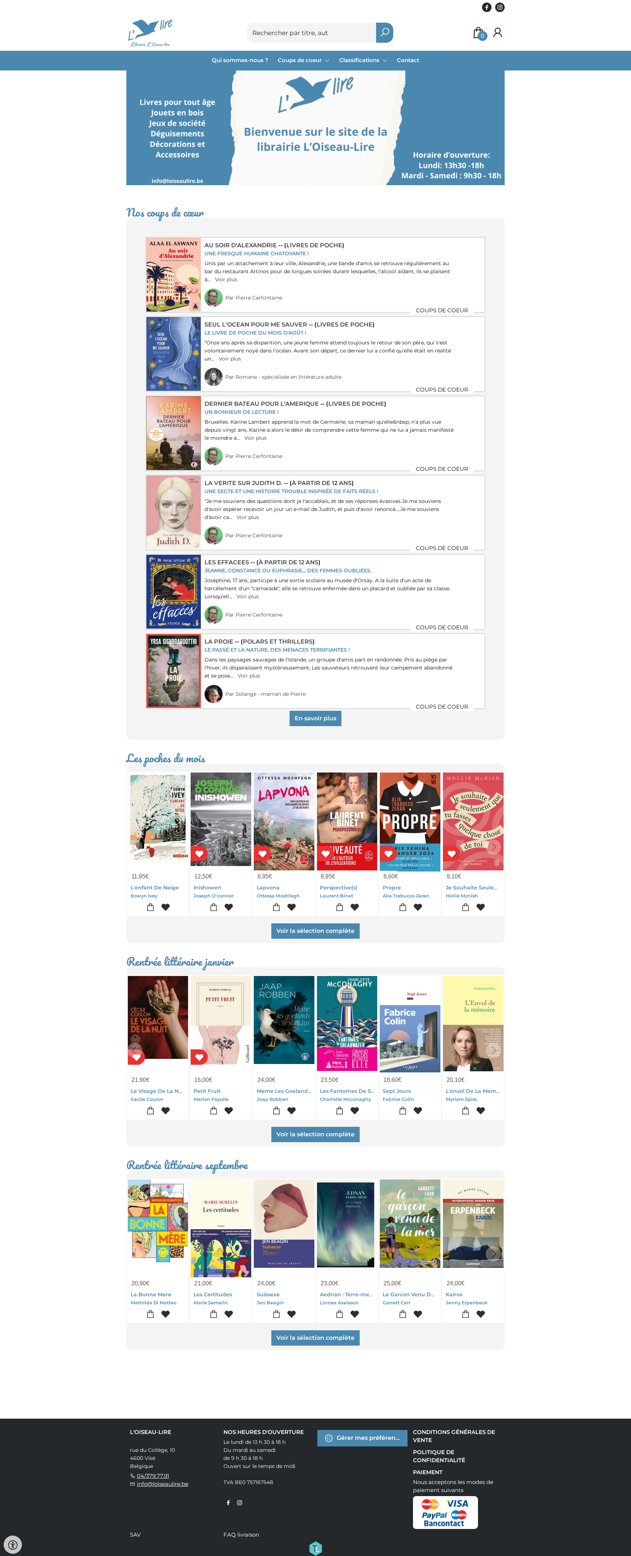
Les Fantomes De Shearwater (359, 1091)
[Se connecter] (498, 33)
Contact (408, 60)
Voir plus (226, 279)
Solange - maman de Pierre (271, 694)
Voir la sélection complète (315, 930)
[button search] (384, 33)
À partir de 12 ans (322, 483)
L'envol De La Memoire (476, 1091)
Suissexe (268, 1294)
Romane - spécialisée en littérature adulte (288, 377)
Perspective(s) (338, 887)
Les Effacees (227, 562)
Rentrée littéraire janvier (180, 961)
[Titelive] (315, 1548)
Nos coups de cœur (165, 212)
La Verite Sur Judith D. (244, 483)
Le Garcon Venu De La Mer (418, 1294)
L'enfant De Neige (155, 887)
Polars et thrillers (278, 641)
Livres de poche (314, 245)
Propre (392, 887)
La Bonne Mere (151, 1294)
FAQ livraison (241, 1534)
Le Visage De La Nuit (158, 1091)
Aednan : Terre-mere (347, 1294)
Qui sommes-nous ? (240, 60)
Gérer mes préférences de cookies (371, 1437)
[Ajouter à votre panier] (150, 907)
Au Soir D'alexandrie (241, 245)
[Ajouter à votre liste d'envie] (165, 907)
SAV (135, 1534)
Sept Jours (397, 1091)
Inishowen (207, 887)
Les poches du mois (165, 758)
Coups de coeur (300, 60)
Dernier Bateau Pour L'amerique (262, 403)
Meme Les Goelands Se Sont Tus (300, 1091)
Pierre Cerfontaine (259, 297)
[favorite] (199, 853)
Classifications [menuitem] (360, 60)
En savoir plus (315, 718)
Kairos (454, 1294)
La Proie (219, 641)
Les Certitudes (213, 1294)
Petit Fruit (207, 1091)
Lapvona (268, 887)
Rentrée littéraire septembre (187, 1165)
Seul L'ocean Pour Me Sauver (256, 324)
